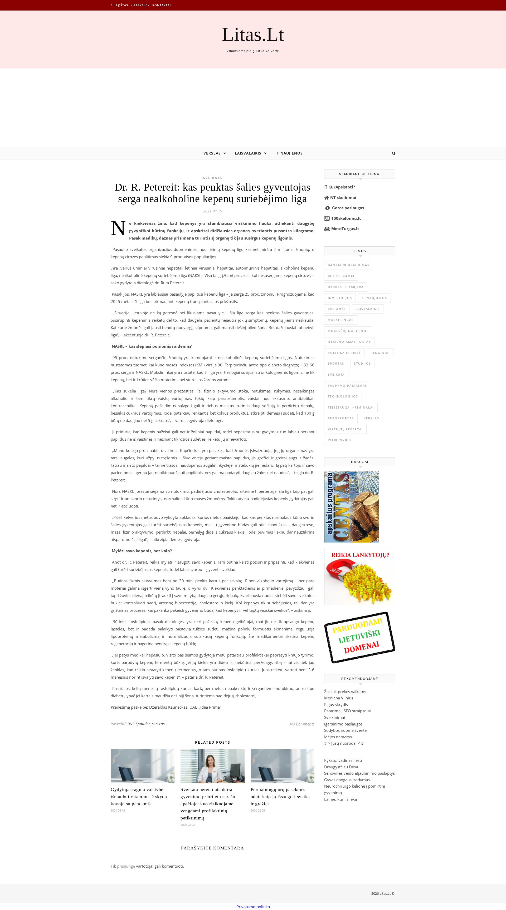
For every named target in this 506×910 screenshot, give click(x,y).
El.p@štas (119, 5)
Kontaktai (161, 5)
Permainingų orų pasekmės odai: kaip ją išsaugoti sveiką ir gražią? (280, 796)
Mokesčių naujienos (348, 331)
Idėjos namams (338, 736)
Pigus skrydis (336, 704)
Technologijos (343, 396)
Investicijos (340, 298)
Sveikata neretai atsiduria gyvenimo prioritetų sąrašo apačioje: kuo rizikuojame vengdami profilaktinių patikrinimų (208, 804)
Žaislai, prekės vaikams (345, 691)
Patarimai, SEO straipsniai (347, 710)
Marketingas (341, 320)
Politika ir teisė (344, 353)
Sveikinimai (334, 717)
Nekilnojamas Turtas (349, 342)
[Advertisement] (253, 108)
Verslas (212, 153)
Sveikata (212, 178)
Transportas (341, 418)
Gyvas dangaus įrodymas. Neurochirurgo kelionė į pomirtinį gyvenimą (354, 786)
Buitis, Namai (341, 276)
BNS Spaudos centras (146, 723)
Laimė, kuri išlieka (340, 799)
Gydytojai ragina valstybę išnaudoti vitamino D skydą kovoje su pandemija (139, 796)
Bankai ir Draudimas (348, 265)
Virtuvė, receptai (345, 429)
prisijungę (126, 866)
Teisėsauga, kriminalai (351, 407)
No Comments (302, 724)
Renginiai (380, 353)
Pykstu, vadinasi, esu (343, 760)
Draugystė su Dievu (341, 766)
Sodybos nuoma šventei (346, 730)
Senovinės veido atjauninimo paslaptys (359, 773)
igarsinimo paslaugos (343, 724)
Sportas (336, 363)
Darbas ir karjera (346, 287)
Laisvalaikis (248, 153)
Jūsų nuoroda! (344, 743)
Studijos (362, 363)
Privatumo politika (253, 906)
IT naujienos (289, 153)
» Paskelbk (140, 5)
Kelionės (337, 309)
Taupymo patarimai (347, 385)
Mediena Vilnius (338, 697)
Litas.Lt (253, 34)
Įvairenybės (340, 440)
